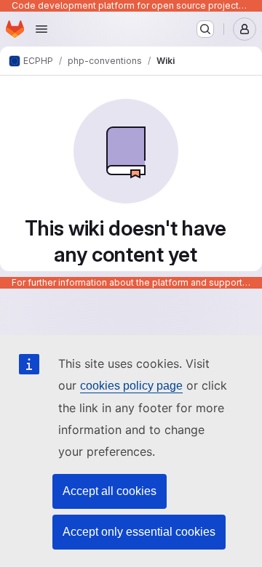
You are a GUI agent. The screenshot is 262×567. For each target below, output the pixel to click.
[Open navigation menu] (41, 29)
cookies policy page (131, 385)
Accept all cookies (109, 491)
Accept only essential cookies (139, 532)
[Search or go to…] (205, 29)
